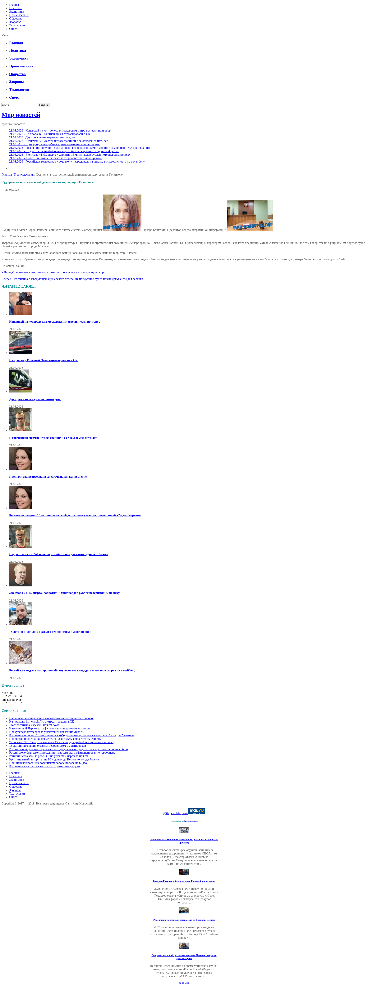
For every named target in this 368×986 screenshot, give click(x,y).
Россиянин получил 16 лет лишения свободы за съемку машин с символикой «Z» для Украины (75, 515)
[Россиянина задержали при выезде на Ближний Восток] (184, 912)
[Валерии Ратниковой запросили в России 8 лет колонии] (184, 873)
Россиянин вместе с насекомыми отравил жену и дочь (44, 766)
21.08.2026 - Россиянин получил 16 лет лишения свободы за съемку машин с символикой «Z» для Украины (79, 147)
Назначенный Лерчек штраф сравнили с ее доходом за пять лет (53, 437)
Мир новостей (21, 114)
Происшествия (19, 15)
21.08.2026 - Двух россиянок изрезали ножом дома (42, 137)
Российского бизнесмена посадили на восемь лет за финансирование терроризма (62, 752)
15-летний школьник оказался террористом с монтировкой (50, 631)
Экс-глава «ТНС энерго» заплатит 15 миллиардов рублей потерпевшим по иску (64, 592)
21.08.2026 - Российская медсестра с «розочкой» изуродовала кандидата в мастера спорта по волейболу (77, 161)
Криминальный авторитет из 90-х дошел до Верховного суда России (54, 759)
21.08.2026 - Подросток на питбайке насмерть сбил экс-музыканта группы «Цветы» (64, 151)
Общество (15, 18)
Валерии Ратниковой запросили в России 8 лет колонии (184, 881)
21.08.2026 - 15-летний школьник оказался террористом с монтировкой (55, 158)
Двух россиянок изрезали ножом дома (35, 399)
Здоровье (15, 22)
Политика (15, 8)
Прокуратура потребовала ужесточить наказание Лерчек (48, 476)
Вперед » (7, 278)
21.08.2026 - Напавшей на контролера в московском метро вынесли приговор (60, 130)
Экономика (16, 11)
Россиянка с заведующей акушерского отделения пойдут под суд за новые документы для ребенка (78, 278)
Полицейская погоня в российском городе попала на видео (48, 762)
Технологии (17, 25)
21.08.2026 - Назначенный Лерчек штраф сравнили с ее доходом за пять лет (58, 140)
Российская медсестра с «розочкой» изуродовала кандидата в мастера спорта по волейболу (72, 670)
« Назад (7, 272)
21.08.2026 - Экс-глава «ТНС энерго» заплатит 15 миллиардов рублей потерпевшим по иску (70, 154)
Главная (14, 4)
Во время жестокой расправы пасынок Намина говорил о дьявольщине (184, 957)
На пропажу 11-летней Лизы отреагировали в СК (43, 360)
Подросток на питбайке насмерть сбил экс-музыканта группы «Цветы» (58, 554)
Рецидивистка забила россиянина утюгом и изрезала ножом (48, 756)
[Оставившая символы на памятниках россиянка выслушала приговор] (184, 831)
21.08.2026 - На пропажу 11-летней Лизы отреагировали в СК (49, 134)
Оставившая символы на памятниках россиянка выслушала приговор (58, 272)
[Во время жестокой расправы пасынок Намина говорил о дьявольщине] (184, 947)
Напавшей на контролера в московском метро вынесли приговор (54, 321)
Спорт (13, 28)
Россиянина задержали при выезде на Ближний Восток (184, 919)
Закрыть (184, 982)
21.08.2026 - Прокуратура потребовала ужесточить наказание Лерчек (54, 144)
